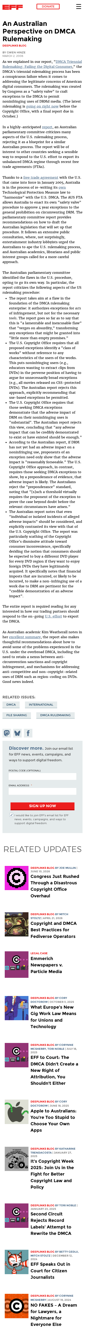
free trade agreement (40, 177)
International (41, 704)
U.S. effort (53, 616)
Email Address (19, 785)
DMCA (11, 704)
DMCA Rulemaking (55, 715)
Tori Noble (55, 1048)
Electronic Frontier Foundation (13, 7)
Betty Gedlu (68, 1251)
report (47, 127)
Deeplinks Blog (42, 867)
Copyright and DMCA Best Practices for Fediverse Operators (54, 930)
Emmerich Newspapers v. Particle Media (47, 965)
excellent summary (25, 637)
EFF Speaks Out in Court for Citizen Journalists (50, 1271)
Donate (48, 6)
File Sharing (16, 715)
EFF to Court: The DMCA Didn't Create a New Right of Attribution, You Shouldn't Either (54, 1070)
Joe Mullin (67, 867)
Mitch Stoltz (41, 1255)
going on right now (42, 106)
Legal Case (39, 953)
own (62, 187)
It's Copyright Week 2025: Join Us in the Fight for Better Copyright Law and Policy (52, 1174)
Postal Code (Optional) (24, 770)
